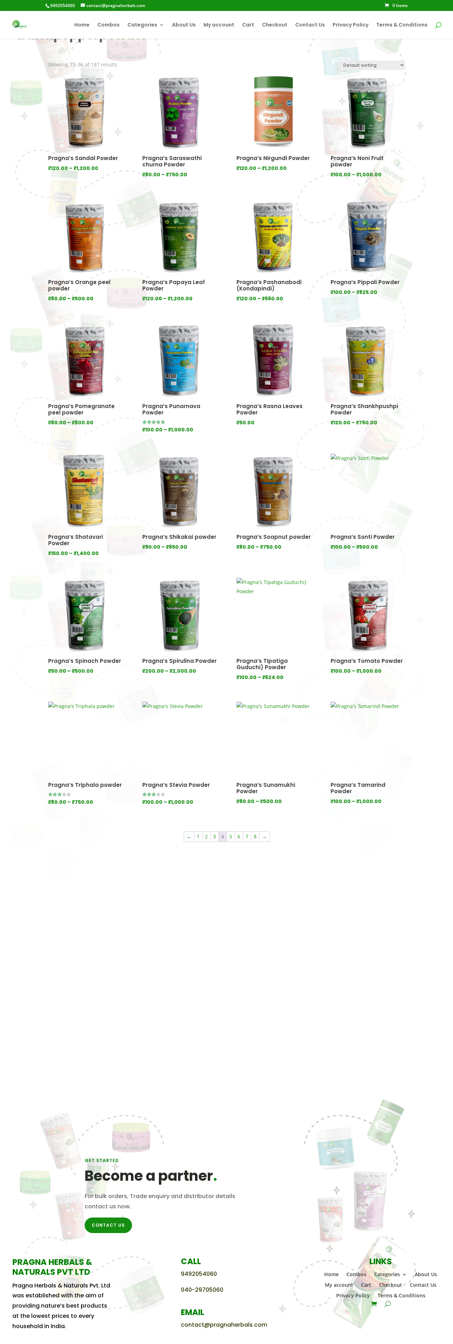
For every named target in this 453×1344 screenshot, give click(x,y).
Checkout (274, 25)
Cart (248, 25)
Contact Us (310, 25)
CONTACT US (108, 1225)
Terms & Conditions (402, 25)
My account (218, 25)
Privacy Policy (350, 25)
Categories (142, 25)
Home (82, 25)
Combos (108, 25)
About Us (184, 25)
